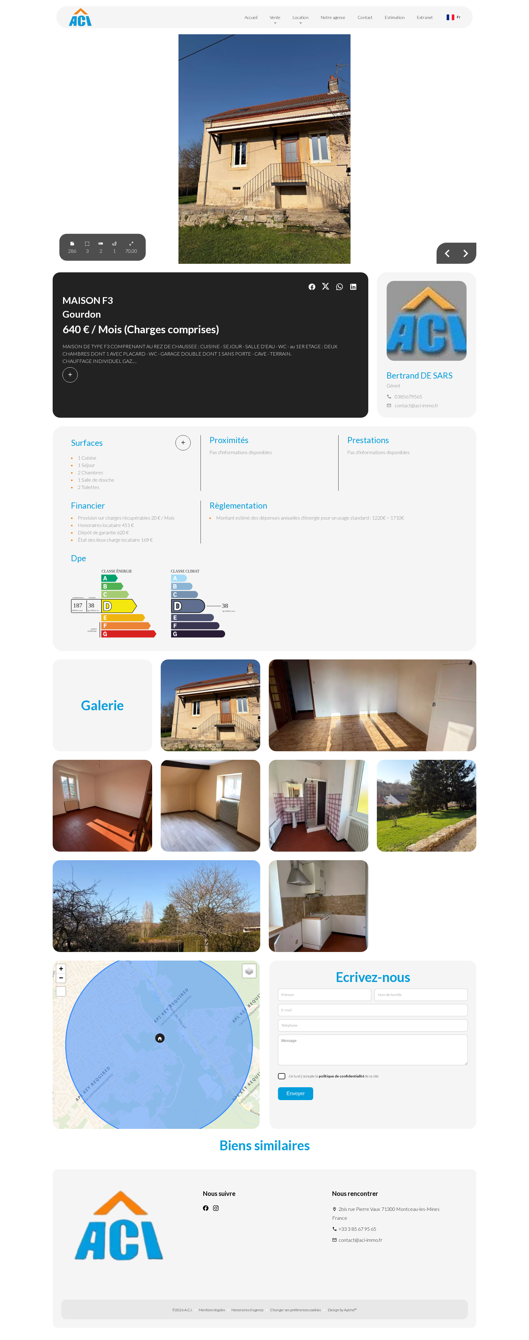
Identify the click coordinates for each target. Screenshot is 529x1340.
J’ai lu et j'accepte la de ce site (333, 1076)
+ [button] (61, 968)
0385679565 (408, 396)
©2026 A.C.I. (182, 1310)
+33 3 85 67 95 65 (357, 1229)
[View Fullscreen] (61, 991)
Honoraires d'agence (247, 1310)
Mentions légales (212, 1310)
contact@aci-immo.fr (416, 405)
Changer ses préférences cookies (295, 1310)
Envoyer (296, 1093)
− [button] (61, 978)
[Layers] (249, 971)
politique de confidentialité (341, 1076)
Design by (342, 1310)
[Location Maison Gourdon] (264, 149)
